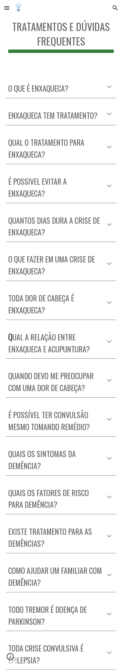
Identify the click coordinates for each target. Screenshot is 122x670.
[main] (61, 35)
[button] (7, 8)
